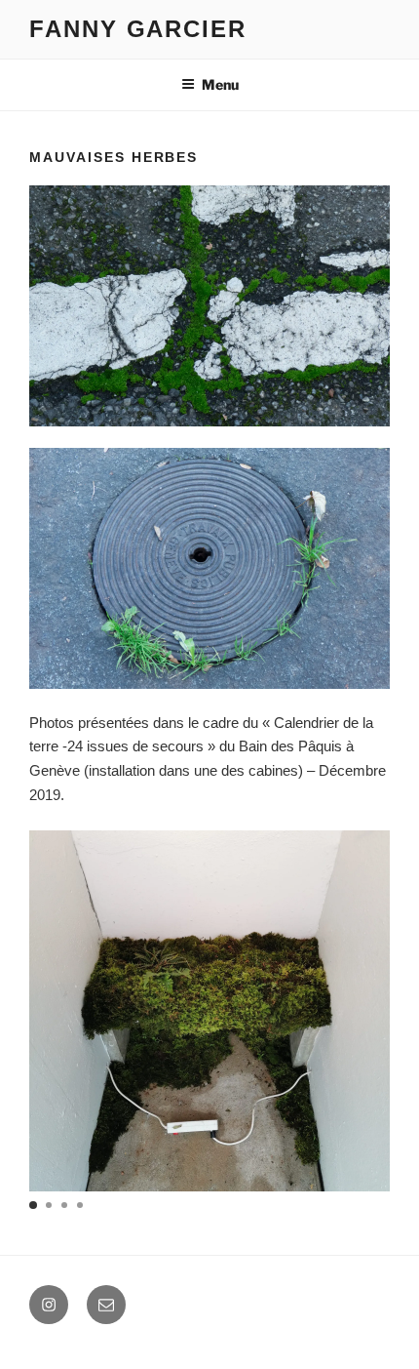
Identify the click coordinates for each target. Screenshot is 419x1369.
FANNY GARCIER (138, 29)
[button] (33, 1205)
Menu (220, 84)
